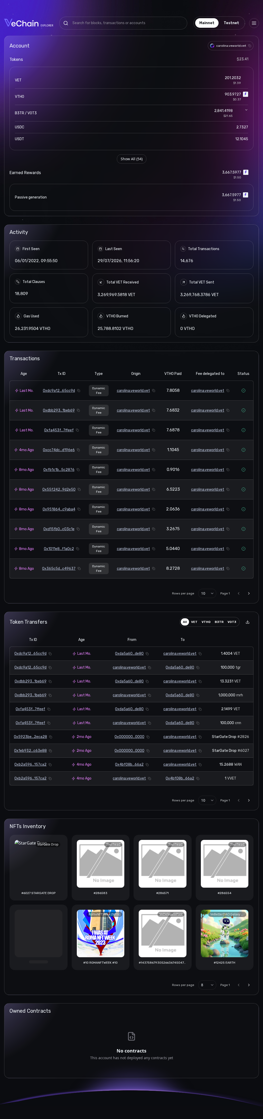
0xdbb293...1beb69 (59, 410)
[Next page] (248, 593)
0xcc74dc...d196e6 (59, 450)
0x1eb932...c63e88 (30, 750)
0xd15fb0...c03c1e (58, 529)
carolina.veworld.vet (133, 390)
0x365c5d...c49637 (59, 568)
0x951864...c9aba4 (59, 509)
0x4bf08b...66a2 (129, 764)
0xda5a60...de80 (129, 653)
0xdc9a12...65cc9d (59, 390)
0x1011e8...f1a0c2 (59, 549)
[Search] (65, 23)
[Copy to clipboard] (249, 45)
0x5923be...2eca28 (30, 737)
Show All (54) (132, 158)
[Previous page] (238, 593)
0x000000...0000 (129, 737)
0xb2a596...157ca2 (30, 764)
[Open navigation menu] (254, 23)
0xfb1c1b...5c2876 (58, 470)
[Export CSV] (247, 622)
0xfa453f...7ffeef (59, 430)
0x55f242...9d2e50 (59, 489)
